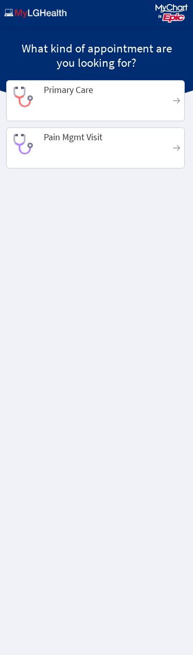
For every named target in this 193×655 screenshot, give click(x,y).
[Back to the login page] (35, 13)
